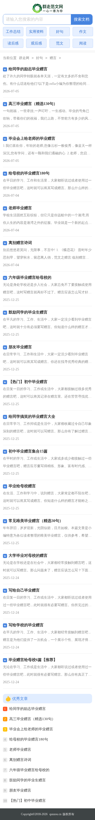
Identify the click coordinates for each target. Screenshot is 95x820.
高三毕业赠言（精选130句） (32, 719)
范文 (59, 43)
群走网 (24, 58)
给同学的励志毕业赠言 (27, 709)
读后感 (13, 43)
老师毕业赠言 (20, 749)
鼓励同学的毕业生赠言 (27, 780)
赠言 (53, 58)
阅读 (82, 43)
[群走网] (47, 8)
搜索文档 (81, 19)
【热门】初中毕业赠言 (27, 801)
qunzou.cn (55, 814)
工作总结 (13, 32)
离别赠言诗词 (20, 760)
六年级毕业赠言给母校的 (29, 770)
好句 (59, 32)
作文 (82, 32)
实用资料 (36, 32)
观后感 (36, 43)
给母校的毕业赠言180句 (28, 739)
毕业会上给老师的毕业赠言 (31, 729)
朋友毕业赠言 (20, 790)
